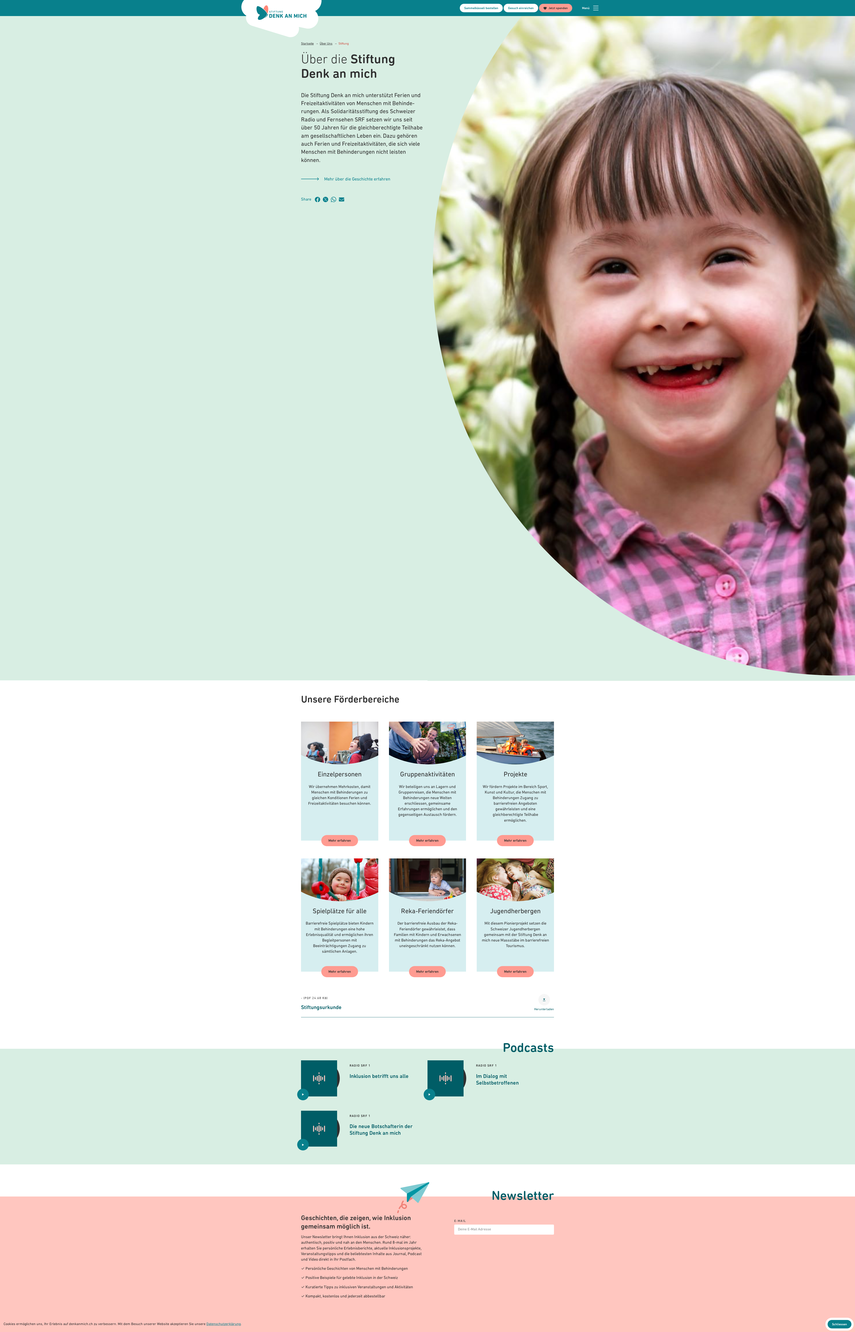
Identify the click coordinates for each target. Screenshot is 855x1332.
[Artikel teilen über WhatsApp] (335, 199)
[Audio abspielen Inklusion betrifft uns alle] (303, 1094)
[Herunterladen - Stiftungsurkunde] (544, 1000)
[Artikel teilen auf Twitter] (327, 199)
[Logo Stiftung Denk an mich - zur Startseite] (281, 12)
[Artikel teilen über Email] (343, 199)
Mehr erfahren (339, 841)
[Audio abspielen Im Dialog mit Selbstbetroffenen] (429, 1094)
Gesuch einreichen (521, 8)
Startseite (307, 43)
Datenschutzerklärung (223, 1324)
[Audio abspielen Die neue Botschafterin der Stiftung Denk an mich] (303, 1145)
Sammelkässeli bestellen (481, 8)
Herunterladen (544, 1009)
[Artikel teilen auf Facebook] (319, 199)
